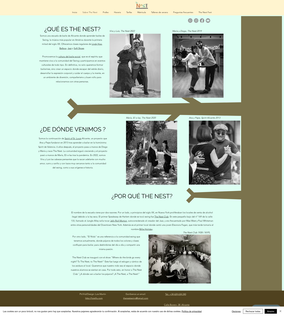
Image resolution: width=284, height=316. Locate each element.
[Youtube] (208, 20)
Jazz (70, 48)
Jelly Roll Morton (118, 220)
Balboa (62, 48)
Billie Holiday (146, 229)
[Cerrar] (280, 311)
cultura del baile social (69, 56)
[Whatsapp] (190, 20)
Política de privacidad (192, 311)
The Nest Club (161, 216)
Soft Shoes (79, 48)
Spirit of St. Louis (73, 138)
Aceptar (270, 311)
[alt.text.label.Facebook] (202, 20)
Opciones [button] (236, 311)
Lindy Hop (97, 44)
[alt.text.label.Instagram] (196, 20)
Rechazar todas (253, 311)
